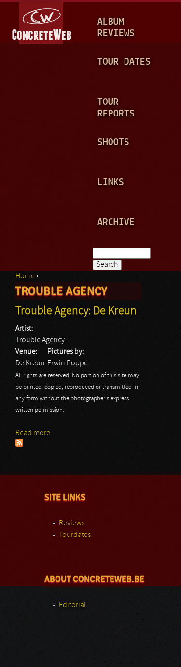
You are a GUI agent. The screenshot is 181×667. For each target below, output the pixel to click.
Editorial (72, 605)
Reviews (71, 523)
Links (110, 182)
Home (25, 276)
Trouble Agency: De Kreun (76, 311)
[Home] (42, 21)
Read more (32, 433)
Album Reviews (116, 28)
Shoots (113, 142)
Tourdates (75, 535)
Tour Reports (116, 108)
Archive (116, 223)
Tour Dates (124, 62)
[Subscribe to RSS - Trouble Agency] (19, 445)
